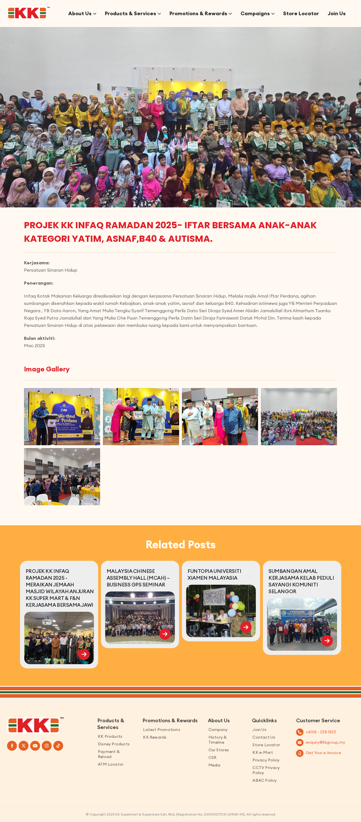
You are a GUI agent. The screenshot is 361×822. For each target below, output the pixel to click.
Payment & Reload (109, 754)
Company (218, 729)
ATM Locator (111, 764)
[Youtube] (35, 746)
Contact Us (263, 737)
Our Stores (218, 749)
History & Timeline (217, 740)
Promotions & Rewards (198, 13)
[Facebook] (12, 746)
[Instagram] (47, 746)
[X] (23, 746)
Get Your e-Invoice (323, 752)
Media (214, 765)
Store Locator (301, 13)
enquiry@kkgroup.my (325, 742)
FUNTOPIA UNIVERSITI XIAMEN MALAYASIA (214, 574)
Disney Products (114, 743)
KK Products (110, 736)
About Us (80, 13)
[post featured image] (59, 638)
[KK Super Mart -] (28, 13)
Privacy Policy (265, 760)
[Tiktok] (58, 746)
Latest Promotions (161, 729)
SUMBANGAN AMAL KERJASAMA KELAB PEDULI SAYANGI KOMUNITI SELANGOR (301, 581)
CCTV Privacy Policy (265, 770)
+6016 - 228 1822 (321, 731)
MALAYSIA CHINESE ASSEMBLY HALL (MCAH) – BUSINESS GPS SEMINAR (138, 578)
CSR (212, 757)
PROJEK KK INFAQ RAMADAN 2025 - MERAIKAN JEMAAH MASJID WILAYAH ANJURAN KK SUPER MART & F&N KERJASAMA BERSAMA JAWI (60, 588)
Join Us (337, 13)
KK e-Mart (262, 752)
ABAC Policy (264, 780)
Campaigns (255, 13)
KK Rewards (154, 737)
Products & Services (130, 13)
